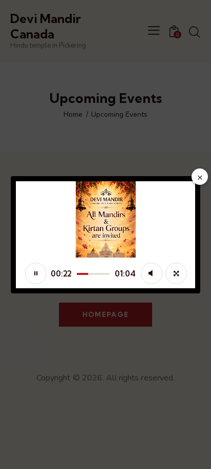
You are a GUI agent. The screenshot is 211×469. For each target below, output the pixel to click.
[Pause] (36, 273)
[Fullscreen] (176, 273)
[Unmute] (151, 273)
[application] (106, 234)
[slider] (93, 274)
